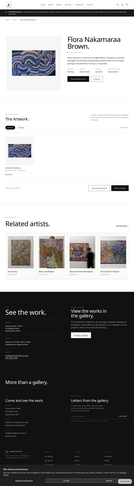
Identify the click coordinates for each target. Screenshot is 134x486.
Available (21, 128)
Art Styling (49, 456)
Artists (15, 20)
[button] (68, 4)
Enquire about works (99, 188)
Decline (109, 480)
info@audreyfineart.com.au (16, 355)
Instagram (108, 456)
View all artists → (122, 226)
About (77, 456)
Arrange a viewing (81, 335)
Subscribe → (124, 416)
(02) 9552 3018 (11, 358)
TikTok (106, 461)
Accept (66, 480)
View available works (78, 79)
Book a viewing (120, 188)
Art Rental (48, 461)
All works (10, 128)
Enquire (97, 79)
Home (7, 20)
